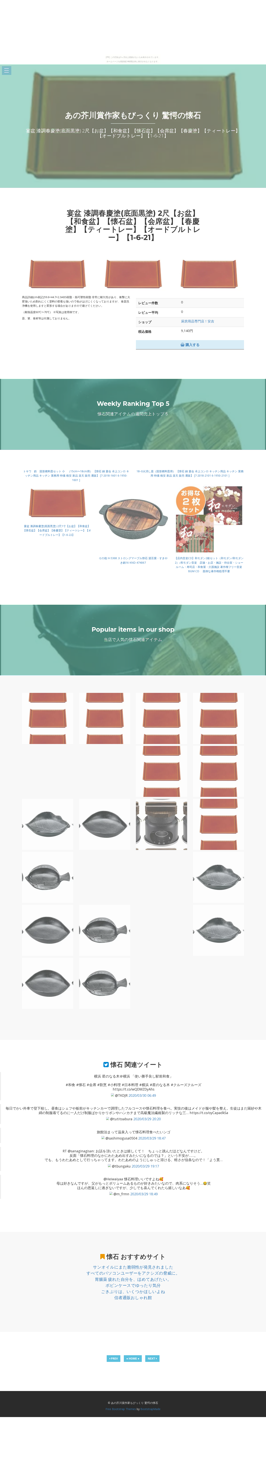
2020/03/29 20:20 (147, 1119)
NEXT (152, 1358)
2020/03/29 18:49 (144, 1194)
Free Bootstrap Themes (121, 1409)
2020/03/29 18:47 (152, 1138)
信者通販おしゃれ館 (133, 1297)
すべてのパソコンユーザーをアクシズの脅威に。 (133, 1273)
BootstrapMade (150, 1409)
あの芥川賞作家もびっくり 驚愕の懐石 (133, 115)
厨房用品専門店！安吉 (197, 321)
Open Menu (6, 70)
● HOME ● (132, 1358)
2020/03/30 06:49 (142, 1095)
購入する (192, 344)
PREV (114, 1358)
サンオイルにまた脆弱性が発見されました (133, 1267)
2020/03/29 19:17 (145, 1166)
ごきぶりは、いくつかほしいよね (133, 1291)
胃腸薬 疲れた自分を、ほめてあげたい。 (133, 1279)
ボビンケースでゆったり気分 (133, 1285)
